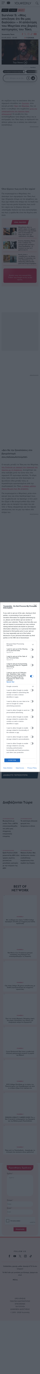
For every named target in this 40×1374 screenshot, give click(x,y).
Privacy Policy (32, 768)
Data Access (20, 768)
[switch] (31, 650)
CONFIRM (12, 760)
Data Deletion (7, 768)
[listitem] (20, 644)
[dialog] (20, 687)
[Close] (36, 606)
